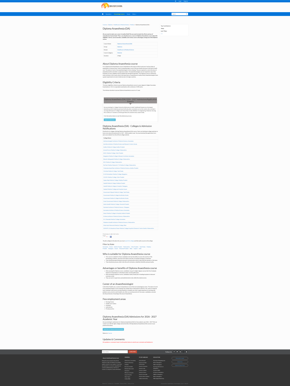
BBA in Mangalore (157, 376)
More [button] (134, 14)
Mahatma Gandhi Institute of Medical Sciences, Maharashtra (119, 222)
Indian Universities (143, 378)
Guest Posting (128, 374)
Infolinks (127, 364)
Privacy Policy (123, 383)
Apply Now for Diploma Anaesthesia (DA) (113, 329)
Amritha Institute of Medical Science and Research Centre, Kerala (120, 144)
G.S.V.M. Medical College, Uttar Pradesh (113, 177)
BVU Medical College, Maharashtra (112, 162)
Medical (132, 24)
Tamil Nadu (142, 246)
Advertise (179, 361)
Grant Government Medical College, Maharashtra (116, 201)
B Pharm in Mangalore (158, 372)
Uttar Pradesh (134, 246)
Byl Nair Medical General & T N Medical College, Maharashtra (119, 165)
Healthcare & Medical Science (121, 24)
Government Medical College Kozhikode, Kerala (115, 195)
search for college (129, 241)
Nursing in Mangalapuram (159, 360)
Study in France (142, 372)
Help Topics (127, 376)
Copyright (116, 383)
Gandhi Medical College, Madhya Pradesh (114, 183)
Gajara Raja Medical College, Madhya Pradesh (115, 180)
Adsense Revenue (129, 362)
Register (186, 1)
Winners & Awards (129, 372)
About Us (104, 383)
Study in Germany (143, 366)
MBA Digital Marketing (158, 378)
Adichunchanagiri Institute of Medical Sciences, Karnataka (118, 141)
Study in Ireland (142, 370)
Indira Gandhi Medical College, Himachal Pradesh (116, 204)
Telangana (110, 248)
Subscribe (133, 351)
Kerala (111, 246)
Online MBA (127, 378)
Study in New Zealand (144, 376)
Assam (116, 248)
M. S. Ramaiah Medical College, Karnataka (114, 219)
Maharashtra (126, 246)
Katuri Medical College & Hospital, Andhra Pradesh (116, 213)
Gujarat (136, 248)
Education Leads (180, 358)
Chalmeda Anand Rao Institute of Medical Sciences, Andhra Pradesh (120, 168)
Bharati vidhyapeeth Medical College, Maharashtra (116, 159)
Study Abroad (142, 360)
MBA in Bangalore (157, 364)
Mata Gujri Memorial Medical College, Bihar (114, 225)
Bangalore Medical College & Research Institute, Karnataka (118, 156)
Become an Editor (129, 366)
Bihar (131, 248)
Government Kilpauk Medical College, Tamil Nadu (116, 192)
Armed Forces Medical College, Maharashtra (115, 150)
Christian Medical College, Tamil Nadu (113, 171)
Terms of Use (131, 383)
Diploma (110, 24)
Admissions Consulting (130, 360)
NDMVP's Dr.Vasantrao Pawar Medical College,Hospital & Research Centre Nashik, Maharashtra (128, 228)
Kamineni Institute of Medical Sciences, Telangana (116, 207)
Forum (128, 14)
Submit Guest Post (180, 365)
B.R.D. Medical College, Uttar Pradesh (113, 153)
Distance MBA (156, 370)
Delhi (140, 248)
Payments (127, 370)
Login (180, 1)
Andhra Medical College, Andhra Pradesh (114, 147)
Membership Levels (129, 368)
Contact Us (110, 383)
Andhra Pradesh (118, 246)
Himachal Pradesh (124, 248)
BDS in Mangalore (157, 362)
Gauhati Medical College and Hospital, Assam (115, 189)
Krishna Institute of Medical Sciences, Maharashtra (116, 216)
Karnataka (105, 246)
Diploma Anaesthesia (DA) (124, 43)
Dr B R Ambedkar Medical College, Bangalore (115, 174)
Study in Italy (142, 368)
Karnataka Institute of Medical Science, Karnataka (116, 210)
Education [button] (108, 14)
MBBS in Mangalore (157, 374)
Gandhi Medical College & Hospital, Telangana (115, 186)
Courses (105, 24)
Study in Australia (143, 374)
